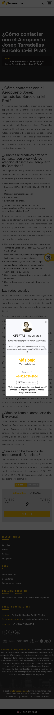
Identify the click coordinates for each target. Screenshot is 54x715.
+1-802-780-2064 (27, 376)
